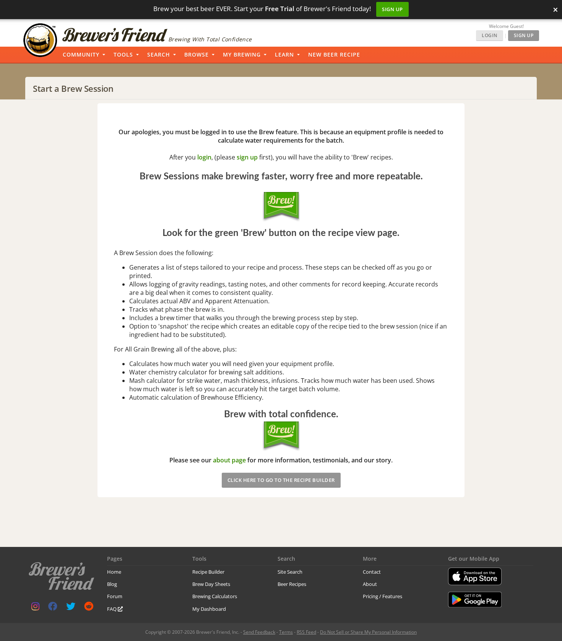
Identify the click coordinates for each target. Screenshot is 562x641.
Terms (286, 632)
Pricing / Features (382, 596)
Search (158, 54)
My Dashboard (209, 608)
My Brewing (242, 54)
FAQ (112, 608)
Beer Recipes (292, 584)
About (370, 584)
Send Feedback (259, 632)
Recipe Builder (208, 571)
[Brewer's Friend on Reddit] (88, 608)
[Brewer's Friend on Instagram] (35, 608)
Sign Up (392, 9)
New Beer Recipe (334, 54)
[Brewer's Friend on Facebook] (52, 608)
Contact (372, 571)
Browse (196, 54)
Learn (284, 54)
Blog (112, 584)
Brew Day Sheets (211, 584)
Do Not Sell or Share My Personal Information (368, 632)
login (204, 157)
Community (81, 54)
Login (489, 35)
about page (229, 460)
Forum (114, 596)
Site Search (290, 571)
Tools (123, 54)
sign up (247, 157)
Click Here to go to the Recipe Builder (281, 480)
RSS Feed (306, 632)
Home (114, 571)
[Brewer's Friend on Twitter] (70, 608)
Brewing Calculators (214, 596)
